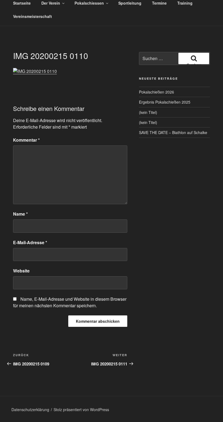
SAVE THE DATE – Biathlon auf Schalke (173, 132)
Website (21, 271)
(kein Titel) (148, 112)
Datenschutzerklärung (30, 409)
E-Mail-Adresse (30, 242)
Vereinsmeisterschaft (32, 16)
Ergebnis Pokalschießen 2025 (164, 102)
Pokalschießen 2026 (156, 92)
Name (20, 214)
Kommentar (26, 140)
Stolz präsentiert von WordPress (81, 409)
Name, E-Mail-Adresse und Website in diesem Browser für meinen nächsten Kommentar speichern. (69, 302)
